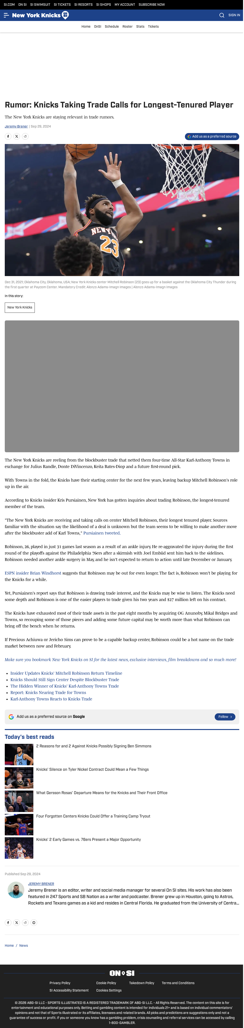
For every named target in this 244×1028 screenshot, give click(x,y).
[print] (33, 922)
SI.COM (9, 5)
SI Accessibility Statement (69, 990)
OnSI (97, 27)
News (23, 946)
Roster (127, 27)
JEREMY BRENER (41, 884)
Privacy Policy (60, 983)
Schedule (112, 27)
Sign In (234, 15)
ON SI (22, 5)
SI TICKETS (62, 5)
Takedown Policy (141, 983)
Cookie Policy (106, 983)
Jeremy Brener (16, 126)
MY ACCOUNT (125, 5)
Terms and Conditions (178, 983)
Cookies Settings (109, 990)
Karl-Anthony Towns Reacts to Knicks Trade (51, 699)
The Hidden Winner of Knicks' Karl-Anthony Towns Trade (64, 686)
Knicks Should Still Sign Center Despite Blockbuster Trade (64, 679)
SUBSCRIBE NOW (152, 5)
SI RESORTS (83, 5)
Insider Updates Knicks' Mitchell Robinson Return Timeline (66, 673)
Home (86, 27)
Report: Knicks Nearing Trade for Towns (48, 692)
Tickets (153, 27)
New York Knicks (19, 307)
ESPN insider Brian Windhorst (33, 573)
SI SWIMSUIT (40, 5)
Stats (140, 27)
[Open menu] (7, 15)
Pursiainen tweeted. (102, 533)
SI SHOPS (103, 5)
